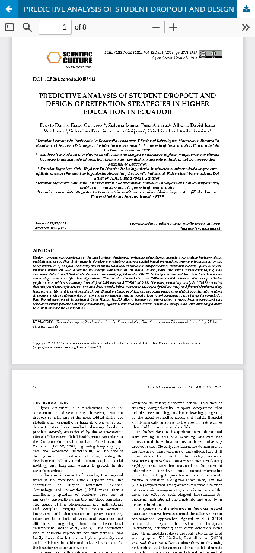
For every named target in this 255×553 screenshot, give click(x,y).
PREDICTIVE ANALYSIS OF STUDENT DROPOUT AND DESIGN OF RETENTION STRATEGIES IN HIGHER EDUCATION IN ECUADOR (139, 9)
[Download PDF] (246, 9)
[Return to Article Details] (9, 9)
